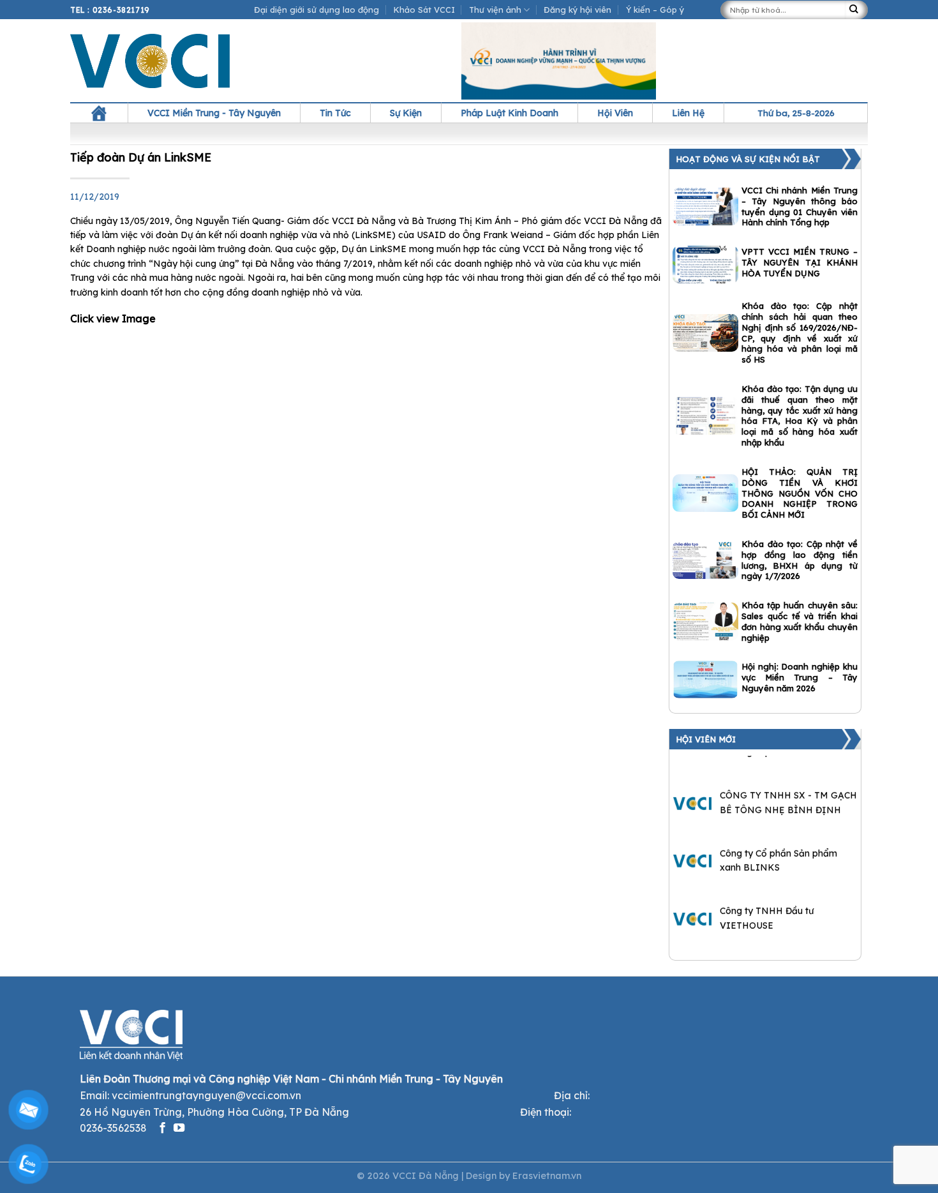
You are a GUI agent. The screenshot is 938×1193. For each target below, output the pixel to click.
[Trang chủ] (99, 113)
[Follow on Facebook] (162, 1128)
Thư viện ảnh (495, 9)
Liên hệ (688, 113)
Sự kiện (406, 113)
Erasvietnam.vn (546, 1176)
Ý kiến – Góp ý (655, 9)
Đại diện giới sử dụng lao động (316, 9)
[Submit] (856, 10)
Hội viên (615, 113)
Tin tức (335, 113)
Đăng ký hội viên (577, 9)
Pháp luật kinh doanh (509, 113)
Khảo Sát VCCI (424, 9)
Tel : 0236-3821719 (110, 10)
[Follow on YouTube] (179, 1128)
